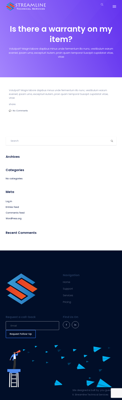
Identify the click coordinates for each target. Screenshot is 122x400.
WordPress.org (13, 218)
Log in (9, 201)
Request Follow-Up (21, 334)
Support (68, 289)
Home (66, 282)
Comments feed (15, 212)
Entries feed (12, 207)
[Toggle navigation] (114, 6)
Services (68, 295)
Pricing (67, 302)
